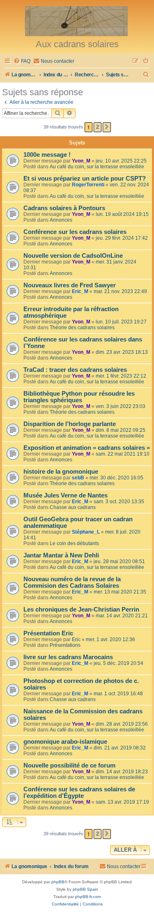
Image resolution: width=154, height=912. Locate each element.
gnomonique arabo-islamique (65, 741)
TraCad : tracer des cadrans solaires (75, 370)
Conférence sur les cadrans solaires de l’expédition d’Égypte (79, 792)
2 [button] (97, 127)
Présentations (65, 645)
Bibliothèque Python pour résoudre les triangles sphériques (79, 396)
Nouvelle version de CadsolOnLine (73, 255)
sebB (78, 478)
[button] (107, 127)
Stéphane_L (86, 532)
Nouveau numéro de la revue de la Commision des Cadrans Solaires (72, 582)
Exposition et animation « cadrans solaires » (86, 448)
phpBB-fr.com (88, 896)
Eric (76, 639)
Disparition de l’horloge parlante (69, 424)
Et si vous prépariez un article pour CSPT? (84, 178)
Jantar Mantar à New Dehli (61, 555)
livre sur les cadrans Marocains (68, 657)
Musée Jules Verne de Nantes (65, 495)
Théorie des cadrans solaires (82, 327)
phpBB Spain (85, 889)
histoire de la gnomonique (60, 471)
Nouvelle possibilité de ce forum (69, 765)
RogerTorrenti (88, 185)
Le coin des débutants (74, 543)
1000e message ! (47, 154)
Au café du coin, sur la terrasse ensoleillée (97, 167)
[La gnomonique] (77, 20)
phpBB (57, 882)
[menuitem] (22, 61)
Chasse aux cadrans (73, 507)
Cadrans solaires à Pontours (64, 208)
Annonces (61, 220)
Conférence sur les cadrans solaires (74, 232)
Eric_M (80, 291)
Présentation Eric (48, 633)
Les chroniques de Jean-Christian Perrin (81, 609)
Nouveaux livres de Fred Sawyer (69, 285)
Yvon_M (81, 161)
